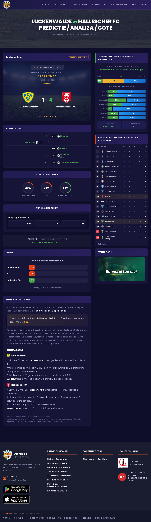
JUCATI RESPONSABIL (137, 463)
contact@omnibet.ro (16, 480)
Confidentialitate (105, 518)
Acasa (6, 518)
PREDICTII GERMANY (78, 57)
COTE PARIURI (80, 4)
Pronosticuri (71, 518)
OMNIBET (7, 513)
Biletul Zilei (20, 518)
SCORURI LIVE (99, 4)
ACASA (45, 4)
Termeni (87, 518)
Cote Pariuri (37, 518)
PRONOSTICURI (119, 4)
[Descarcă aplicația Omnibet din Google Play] (22, 489)
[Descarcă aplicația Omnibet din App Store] (22, 499)
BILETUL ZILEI (61, 4)
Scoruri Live (54, 518)
